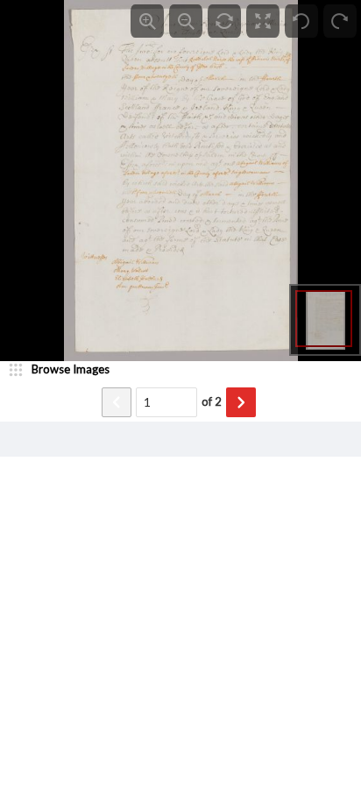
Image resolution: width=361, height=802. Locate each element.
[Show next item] (241, 402)
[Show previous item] (116, 402)
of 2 (212, 401)
